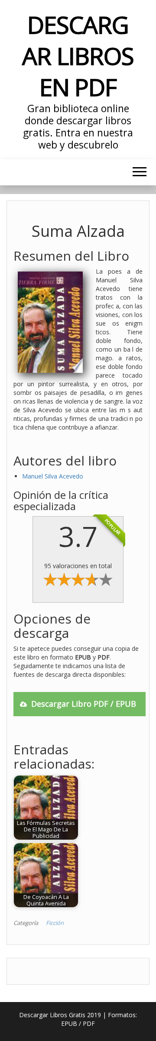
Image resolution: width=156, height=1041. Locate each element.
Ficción (55, 923)
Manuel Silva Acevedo (52, 476)
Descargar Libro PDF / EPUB (83, 703)
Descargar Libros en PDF (77, 55)
